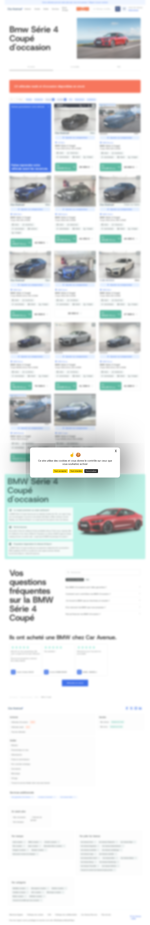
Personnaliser (91, 471)
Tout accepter (60, 471)
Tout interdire (76, 471)
